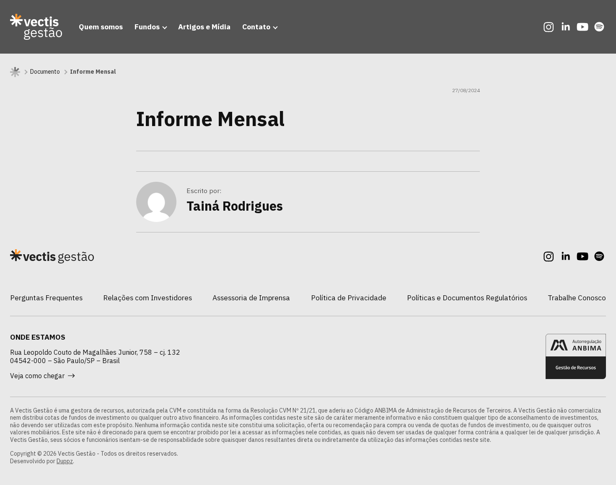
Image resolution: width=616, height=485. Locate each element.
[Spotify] (599, 27)
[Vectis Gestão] (36, 26)
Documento (45, 71)
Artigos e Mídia (204, 26)
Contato (256, 26)
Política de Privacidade (348, 297)
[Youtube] (582, 27)
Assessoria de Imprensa (251, 297)
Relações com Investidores (147, 297)
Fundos (147, 26)
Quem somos (101, 26)
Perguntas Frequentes (46, 297)
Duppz (65, 461)
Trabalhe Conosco (577, 297)
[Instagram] (549, 27)
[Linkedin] (565, 27)
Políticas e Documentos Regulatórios (467, 297)
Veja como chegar (37, 375)
